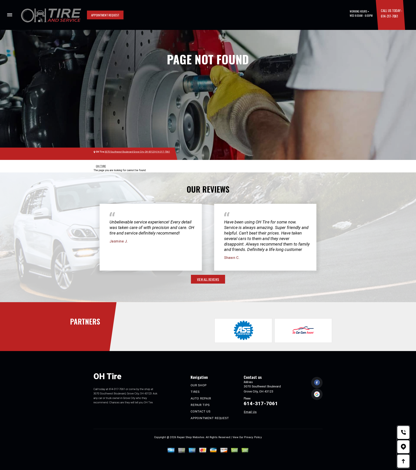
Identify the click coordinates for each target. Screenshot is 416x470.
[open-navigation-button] (9, 14)
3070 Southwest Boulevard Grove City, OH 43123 (130, 151)
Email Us (250, 411)
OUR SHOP (199, 385)
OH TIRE (101, 166)
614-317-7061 (389, 16)
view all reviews (208, 279)
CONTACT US (200, 411)
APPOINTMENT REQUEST (105, 15)
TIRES (195, 392)
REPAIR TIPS (200, 405)
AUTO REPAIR (201, 398)
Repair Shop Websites (190, 437)
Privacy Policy (253, 437)
